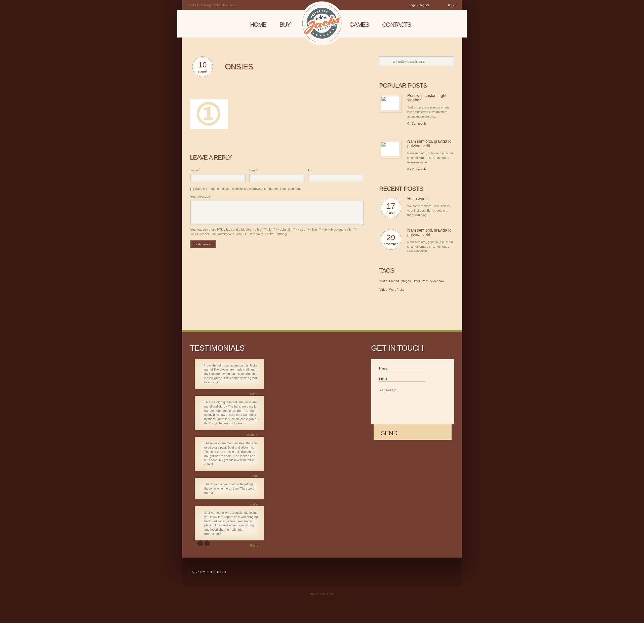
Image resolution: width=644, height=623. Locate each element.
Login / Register (419, 5)
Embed (394, 281)
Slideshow (437, 281)
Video (383, 289)
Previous (200, 543)
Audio (383, 281)
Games (359, 24)
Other (416, 281)
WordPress (396, 289)
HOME (258, 24)
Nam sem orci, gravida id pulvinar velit (429, 143)
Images (406, 281)
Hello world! (418, 199)
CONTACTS (396, 24)
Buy (284, 24)
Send (389, 433)
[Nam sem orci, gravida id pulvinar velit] (390, 149)
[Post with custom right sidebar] (390, 103)
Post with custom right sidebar (426, 97)
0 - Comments (416, 123)
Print (425, 281)
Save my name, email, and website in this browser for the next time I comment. (248, 189)
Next (207, 543)
